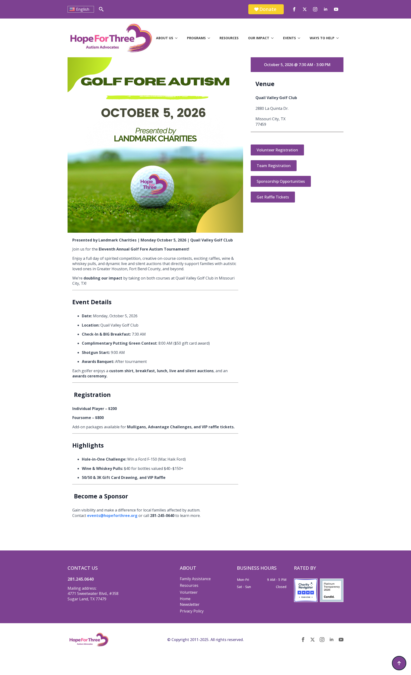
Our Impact (258, 38)
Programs (196, 38)
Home (185, 598)
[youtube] (336, 9)
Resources (229, 38)
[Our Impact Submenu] (273, 38)
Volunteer (189, 592)
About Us (164, 38)
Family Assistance (195, 578)
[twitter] (305, 9)
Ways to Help (322, 38)
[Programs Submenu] (210, 38)
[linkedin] (326, 9)
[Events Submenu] (300, 38)
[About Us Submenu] (177, 38)
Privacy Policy (192, 611)
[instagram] (315, 9)
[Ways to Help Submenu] (338, 38)
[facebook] (294, 9)
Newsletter (190, 604)
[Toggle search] (101, 9)
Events (289, 38)
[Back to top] (399, 663)
